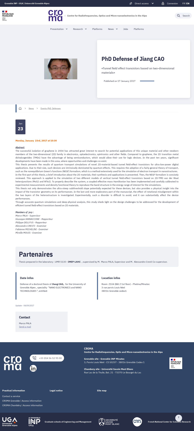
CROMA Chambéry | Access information (22, 405)
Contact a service (11, 396)
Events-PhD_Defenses (51, 108)
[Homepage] (20, 108)
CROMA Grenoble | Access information (21, 400)
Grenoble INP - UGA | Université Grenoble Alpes (27, 3)
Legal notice (56, 390)
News (31, 108)
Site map (102, 390)
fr (183, 3)
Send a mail (25, 326)
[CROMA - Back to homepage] (55, 15)
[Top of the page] (179, 418)
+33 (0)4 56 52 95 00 (50, 358)
